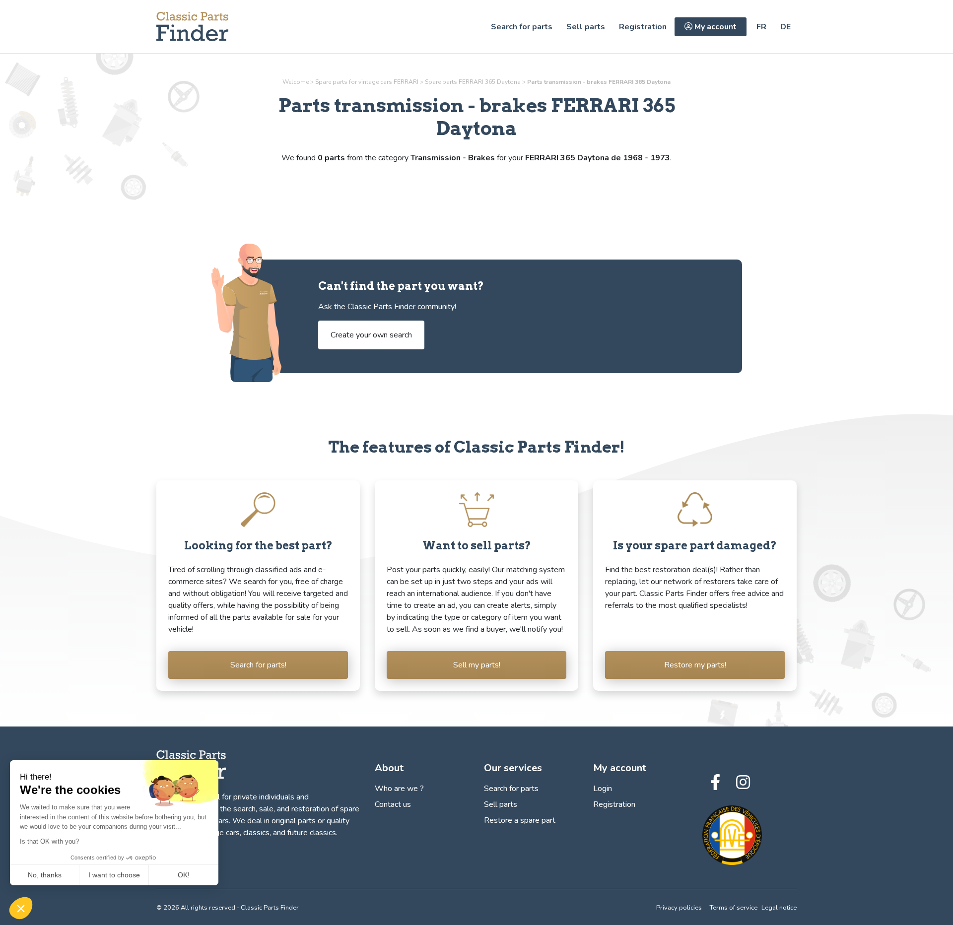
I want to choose (114, 875)
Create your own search (371, 335)
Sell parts (585, 26)
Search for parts (521, 26)
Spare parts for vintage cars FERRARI (366, 82)
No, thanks (45, 875)
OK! (184, 875)
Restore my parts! (695, 665)
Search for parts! (258, 665)
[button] (21, 908)
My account (714, 26)
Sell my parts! (476, 665)
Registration (643, 26)
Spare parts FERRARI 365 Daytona (473, 82)
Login (602, 788)
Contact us (393, 804)
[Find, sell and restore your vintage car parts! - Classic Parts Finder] (192, 26)
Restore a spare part (519, 820)
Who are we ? (399, 788)
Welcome (295, 82)
